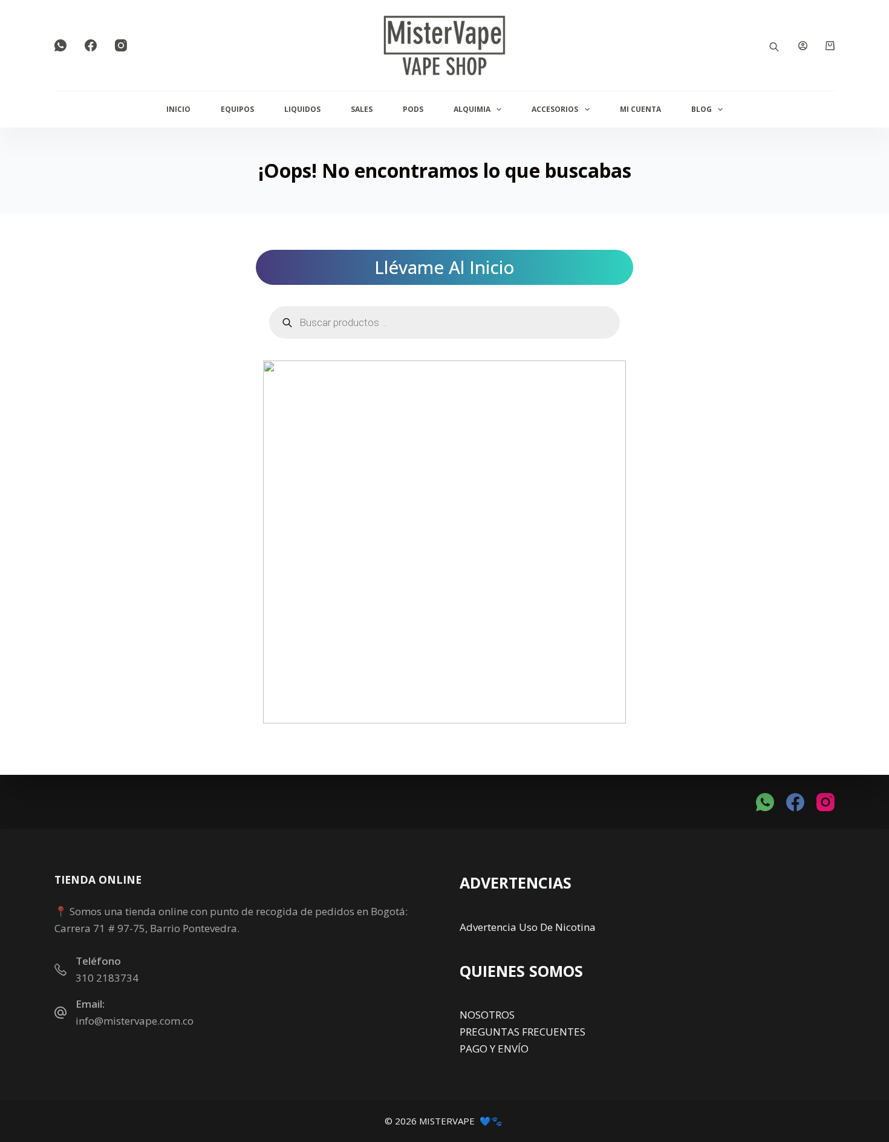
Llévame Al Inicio (444, 267)
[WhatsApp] (60, 45)
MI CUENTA (640, 109)
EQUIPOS (237, 109)
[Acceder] (802, 45)
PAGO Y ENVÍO (494, 1049)
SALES (362, 109)
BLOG (701, 109)
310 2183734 (107, 978)
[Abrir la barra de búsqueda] (774, 46)
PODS (413, 109)
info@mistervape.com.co (135, 1021)
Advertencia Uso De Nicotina (528, 927)
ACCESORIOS (555, 109)
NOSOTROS (487, 1015)
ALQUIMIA (472, 109)
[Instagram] (121, 45)
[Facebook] (91, 45)
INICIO (178, 109)
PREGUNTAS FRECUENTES (522, 1032)
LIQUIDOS (302, 109)
